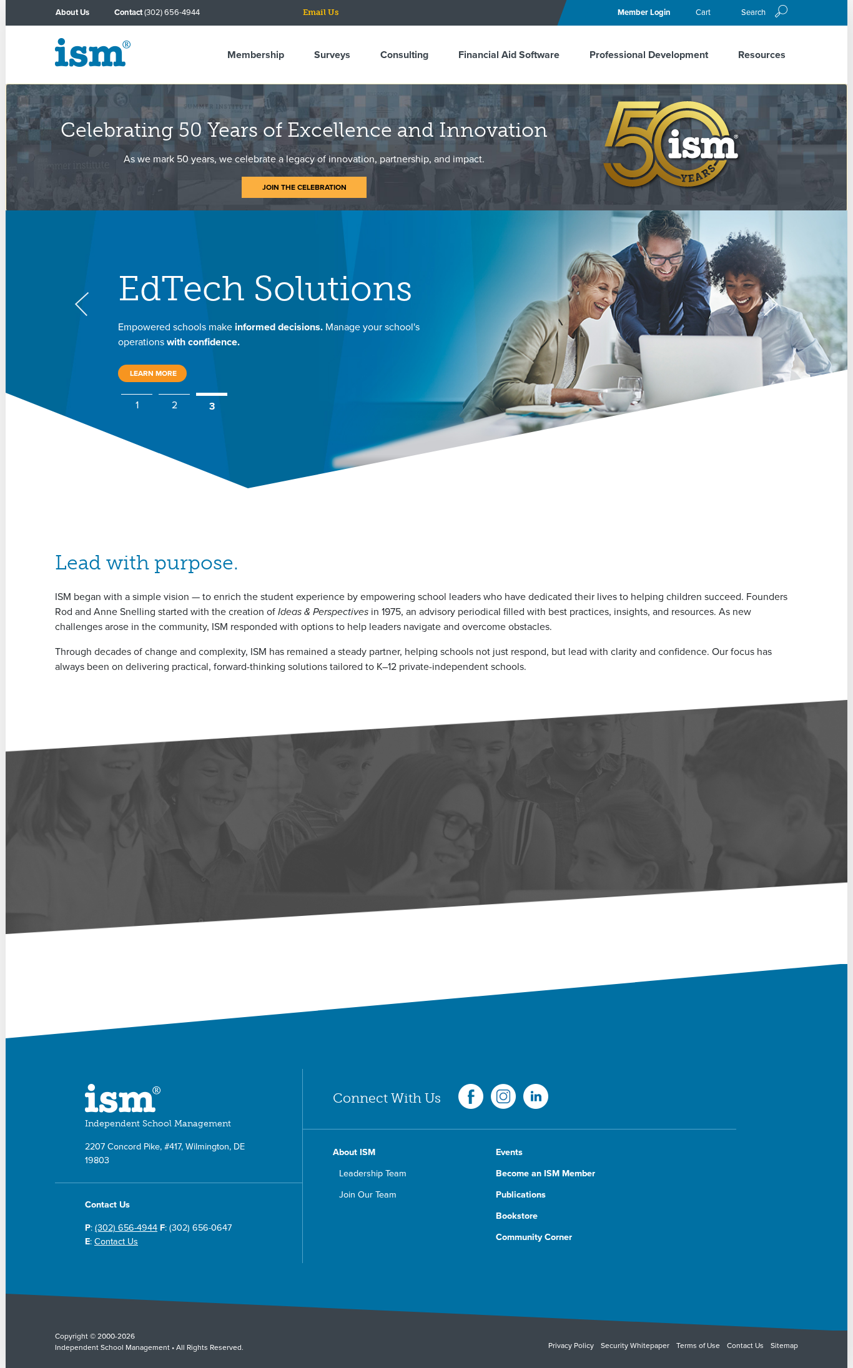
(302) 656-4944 (172, 12)
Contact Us (116, 1241)
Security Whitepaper (635, 1345)
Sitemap (784, 1345)
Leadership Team (373, 1173)
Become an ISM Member (545, 1173)
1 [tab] (137, 405)
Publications (521, 1194)
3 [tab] (212, 405)
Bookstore (517, 1216)
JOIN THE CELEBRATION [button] (304, 187)
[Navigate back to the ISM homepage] (93, 63)
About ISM (354, 1152)
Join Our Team (368, 1194)
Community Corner (534, 1237)
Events (509, 1152)
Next (771, 304)
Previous (81, 304)
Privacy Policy (571, 1345)
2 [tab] (174, 405)
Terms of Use (698, 1345)
